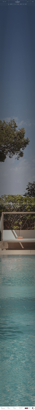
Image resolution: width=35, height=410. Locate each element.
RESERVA (33, 1)
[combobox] (4, 408)
